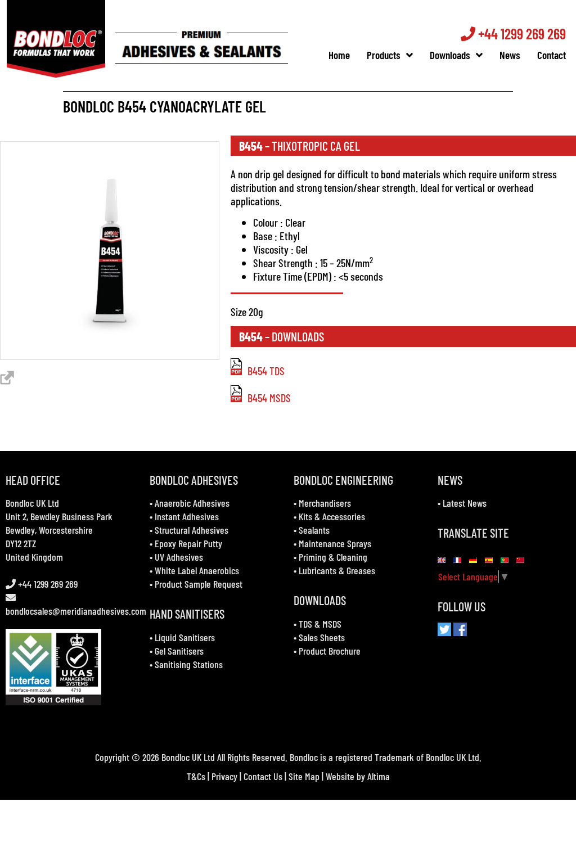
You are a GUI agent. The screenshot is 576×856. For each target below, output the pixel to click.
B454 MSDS (269, 397)
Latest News (465, 503)
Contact (551, 54)
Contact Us (263, 776)
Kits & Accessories (332, 516)
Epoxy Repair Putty (188, 543)
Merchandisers (325, 503)
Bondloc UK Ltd (32, 503)
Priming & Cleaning (333, 557)
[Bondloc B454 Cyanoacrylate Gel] (109, 355)
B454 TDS (266, 370)
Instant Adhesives (187, 516)
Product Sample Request (198, 584)
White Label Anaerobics (197, 570)
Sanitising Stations (189, 664)
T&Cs (196, 776)
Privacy (224, 776)
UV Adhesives (179, 557)
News (510, 54)
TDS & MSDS (320, 624)
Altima (378, 776)
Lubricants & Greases (337, 570)
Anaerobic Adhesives (192, 503)
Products (383, 54)
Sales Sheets (322, 637)
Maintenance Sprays (335, 543)
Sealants (314, 530)
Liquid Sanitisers (185, 637)
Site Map (304, 776)
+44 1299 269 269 (520, 33)
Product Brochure (330, 651)
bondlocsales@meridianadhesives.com (76, 611)
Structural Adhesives (191, 530)
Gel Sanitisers (179, 651)
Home (339, 54)
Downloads (450, 54)
